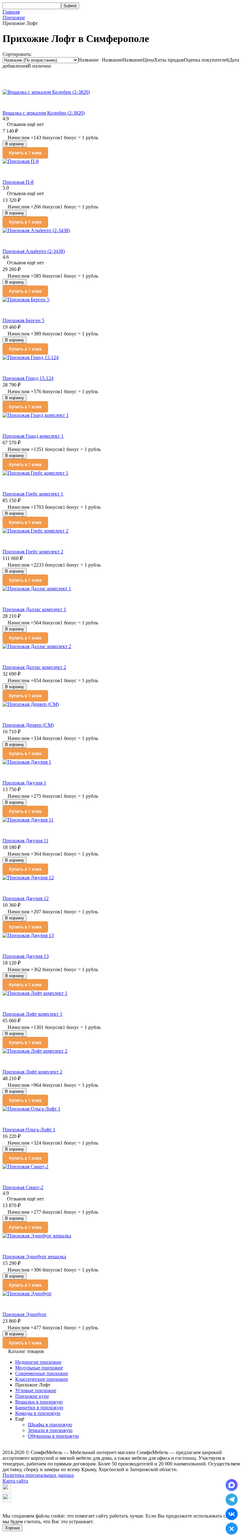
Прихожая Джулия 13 (26, 956)
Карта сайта (15, 1480)
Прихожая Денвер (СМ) (28, 725)
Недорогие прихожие (38, 1362)
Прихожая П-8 (18, 182)
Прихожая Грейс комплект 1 (33, 493)
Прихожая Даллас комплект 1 (34, 609)
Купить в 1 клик (25, 152)
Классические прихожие (41, 1379)
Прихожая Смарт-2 (23, 1187)
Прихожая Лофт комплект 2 (32, 1071)
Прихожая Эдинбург (25, 1314)
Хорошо (12, 1527)
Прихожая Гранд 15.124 (28, 378)
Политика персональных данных (38, 1475)
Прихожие (14, 17)
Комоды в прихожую (37, 1413)
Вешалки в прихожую (39, 1402)
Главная (11, 12)
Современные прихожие (41, 1373)
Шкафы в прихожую (50, 1424)
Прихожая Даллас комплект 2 (34, 667)
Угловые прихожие (35, 1390)
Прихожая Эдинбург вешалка (34, 1256)
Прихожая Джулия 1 (24, 782)
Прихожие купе (32, 1396)
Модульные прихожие (39, 1367)
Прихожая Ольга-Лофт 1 (29, 1129)
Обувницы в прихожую (53, 1436)
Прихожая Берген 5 (23, 320)
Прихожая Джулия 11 (25, 840)
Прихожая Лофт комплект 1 (32, 1014)
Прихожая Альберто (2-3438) (34, 251)
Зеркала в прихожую (50, 1430)
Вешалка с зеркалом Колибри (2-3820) (44, 113)
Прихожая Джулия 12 (26, 898)
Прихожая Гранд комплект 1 (33, 436)
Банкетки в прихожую (39, 1407)
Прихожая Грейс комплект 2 (33, 551)
